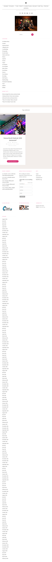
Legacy (3, 62)
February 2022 (5, 316)
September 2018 (5, 389)
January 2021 (4, 339)
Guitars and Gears (5, 54)
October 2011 (4, 512)
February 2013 (5, 489)
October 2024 (5, 255)
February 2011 (5, 525)
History (3, 56)
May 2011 (4, 520)
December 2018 (5, 384)
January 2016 (4, 437)
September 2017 (5, 410)
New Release (4, 70)
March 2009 (4, 556)
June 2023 (4, 286)
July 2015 (4, 445)
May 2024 (4, 265)
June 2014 (4, 470)
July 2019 (4, 372)
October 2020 (5, 345)
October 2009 (5, 548)
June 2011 (4, 518)
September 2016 (5, 430)
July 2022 (4, 307)
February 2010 (5, 541)
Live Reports (4, 64)
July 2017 (4, 414)
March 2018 (4, 399)
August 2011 (4, 514)
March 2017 (4, 420)
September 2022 (5, 303)
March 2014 (4, 472)
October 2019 (4, 366)
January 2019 (4, 382)
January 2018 (4, 403)
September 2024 (5, 257)
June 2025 (4, 240)
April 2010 (4, 537)
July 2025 (4, 238)
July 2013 (4, 481)
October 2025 (4, 232)
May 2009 (4, 554)
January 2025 (4, 249)
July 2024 (4, 261)
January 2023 (4, 295)
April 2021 (4, 334)
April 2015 (4, 451)
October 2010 (4, 531)
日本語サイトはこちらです (40, 207)
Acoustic (4, 43)
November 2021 (5, 322)
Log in (37, 173)
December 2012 (5, 491)
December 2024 (5, 251)
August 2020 (4, 349)
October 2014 (4, 462)
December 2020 (5, 341)
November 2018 (5, 385)
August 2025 (4, 236)
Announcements (5, 45)
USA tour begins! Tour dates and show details (11, 94)
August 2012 (4, 495)
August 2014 (4, 466)
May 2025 (4, 242)
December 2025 (5, 230)
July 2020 (4, 351)
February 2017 (5, 422)
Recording (4, 76)
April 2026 (4, 226)
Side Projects (4, 77)
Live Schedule (5, 66)
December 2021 (5, 320)
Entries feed (38, 175)
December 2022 (5, 297)
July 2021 (4, 328)
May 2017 (4, 416)
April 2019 (4, 376)
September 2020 (5, 347)
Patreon (3, 72)
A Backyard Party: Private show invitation (10, 96)
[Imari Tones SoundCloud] (29, 13)
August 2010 (4, 533)
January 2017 (4, 424)
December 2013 (5, 476)
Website (3, 87)
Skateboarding (5, 79)
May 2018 (4, 395)
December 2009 (5, 545)
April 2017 (4, 418)
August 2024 (4, 259)
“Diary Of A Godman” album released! (9, 99)
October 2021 (4, 324)
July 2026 (4, 221)
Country (21, 193)
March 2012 (4, 504)
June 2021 (4, 330)
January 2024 (5, 272)
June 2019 (4, 374)
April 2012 (4, 502)
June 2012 (4, 499)
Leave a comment (13, 145)
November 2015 (5, 439)
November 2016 (5, 428)
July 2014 (4, 468)
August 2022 (4, 305)
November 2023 (5, 276)
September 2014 (5, 464)
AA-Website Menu (5, 41)
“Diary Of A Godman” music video (9, 101)
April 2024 (4, 267)
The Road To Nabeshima (7, 81)
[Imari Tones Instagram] (27, 13)
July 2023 (4, 284)
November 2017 (5, 407)
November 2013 (5, 477)
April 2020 (4, 357)
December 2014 (5, 458)
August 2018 (4, 391)
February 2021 (5, 338)
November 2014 (5, 460)
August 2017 (4, 412)
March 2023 (4, 292)
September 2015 (5, 443)
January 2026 (5, 228)
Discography (4, 51)
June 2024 (4, 263)
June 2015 (4, 447)
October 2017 (4, 408)
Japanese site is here (40, 205)
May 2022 (4, 311)
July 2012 (4, 497)
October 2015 (4, 441)
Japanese (4, 58)
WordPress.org (39, 179)
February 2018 (5, 401)
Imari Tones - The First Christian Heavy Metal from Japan (26, 7)
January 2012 (4, 508)
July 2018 (4, 393)
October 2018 (4, 387)
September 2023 (5, 280)
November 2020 (5, 343)
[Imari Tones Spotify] (32, 13)
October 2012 (4, 493)
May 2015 (4, 449)
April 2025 (4, 244)
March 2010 (4, 539)
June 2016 (4, 433)
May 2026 (4, 224)
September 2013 (5, 479)
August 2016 (4, 431)
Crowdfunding (5, 49)
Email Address (22, 183)
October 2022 (5, 301)
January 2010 (4, 543)
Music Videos (4, 68)
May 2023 (4, 288)
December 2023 (5, 274)
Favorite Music (5, 53)
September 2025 (5, 234)
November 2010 (5, 529)
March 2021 (4, 336)
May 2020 (4, 355)
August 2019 (4, 370)
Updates (4, 85)
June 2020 (4, 353)
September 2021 (5, 326)
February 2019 (5, 380)
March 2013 (4, 487)
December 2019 (5, 362)
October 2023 (4, 278)
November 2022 (5, 299)
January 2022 (5, 318)
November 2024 (5, 253)
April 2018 (4, 397)
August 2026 (4, 219)
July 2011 (4, 516)
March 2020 (4, 359)
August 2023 (4, 282)
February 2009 (5, 558)
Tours (3, 83)
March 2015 (4, 453)
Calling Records (5, 47)
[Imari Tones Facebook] (22, 13)
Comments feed (39, 177)
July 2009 (4, 552)
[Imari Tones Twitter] (20, 13)
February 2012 (5, 506)
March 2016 (4, 435)
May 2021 (4, 332)
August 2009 (4, 550)
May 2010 (4, 535)
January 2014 (4, 474)
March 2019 (4, 378)
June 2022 (4, 309)
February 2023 (5, 293)
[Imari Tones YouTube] (25, 13)
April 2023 (4, 290)
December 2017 (5, 405)
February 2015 (5, 454)
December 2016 (5, 426)
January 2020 (5, 361)
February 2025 (5, 247)
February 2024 (5, 270)
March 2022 (4, 315)
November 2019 (5, 364)
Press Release (5, 74)
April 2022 (4, 313)
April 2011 (4, 522)
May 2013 (4, 485)
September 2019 (5, 368)
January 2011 (4, 527)
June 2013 (4, 483)
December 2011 (5, 510)
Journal (3, 60)
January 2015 (4, 456)
